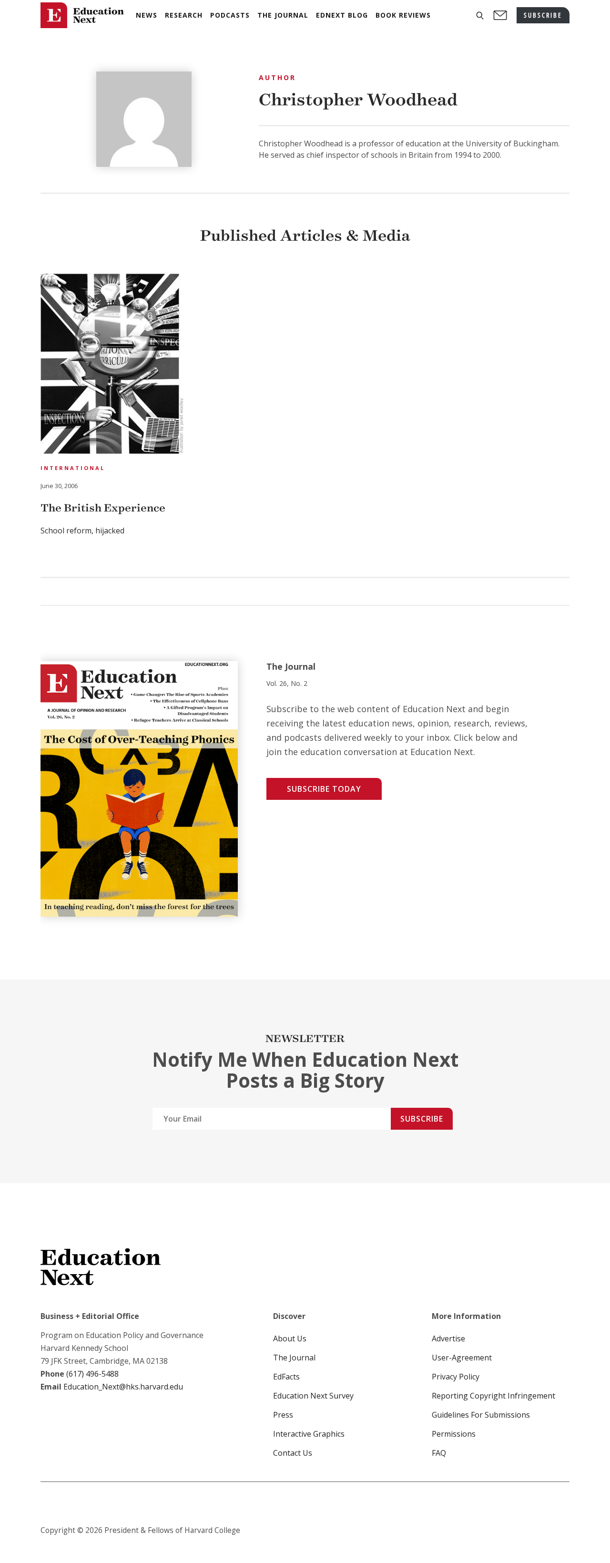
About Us (289, 1338)
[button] (480, 15)
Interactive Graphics (309, 1434)
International (73, 467)
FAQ (439, 1453)
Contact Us (292, 1453)
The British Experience (103, 507)
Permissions (454, 1434)
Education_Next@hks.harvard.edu (122, 1386)
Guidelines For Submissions (481, 1415)
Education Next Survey (313, 1395)
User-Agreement (462, 1357)
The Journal (294, 1357)
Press (283, 1415)
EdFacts (286, 1376)
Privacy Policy (455, 1376)
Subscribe (421, 1119)
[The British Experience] (112, 365)
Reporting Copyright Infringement (493, 1395)
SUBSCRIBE (543, 15)
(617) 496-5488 (92, 1374)
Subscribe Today (324, 789)
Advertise (448, 1338)
